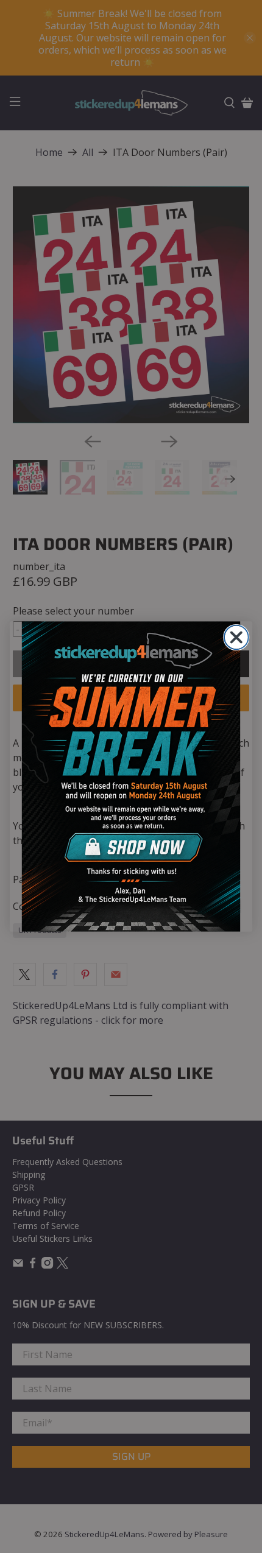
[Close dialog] (236, 637)
